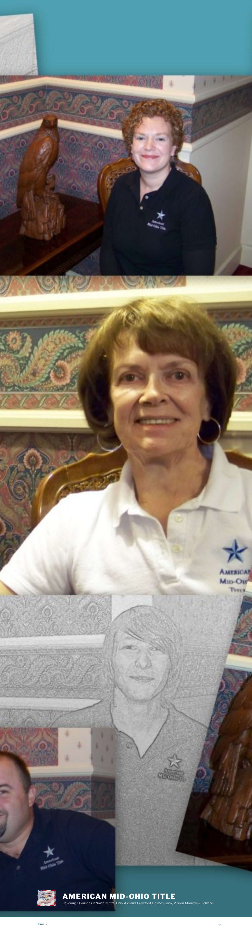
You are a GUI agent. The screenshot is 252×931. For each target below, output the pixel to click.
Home (40, 924)
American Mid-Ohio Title (119, 896)
